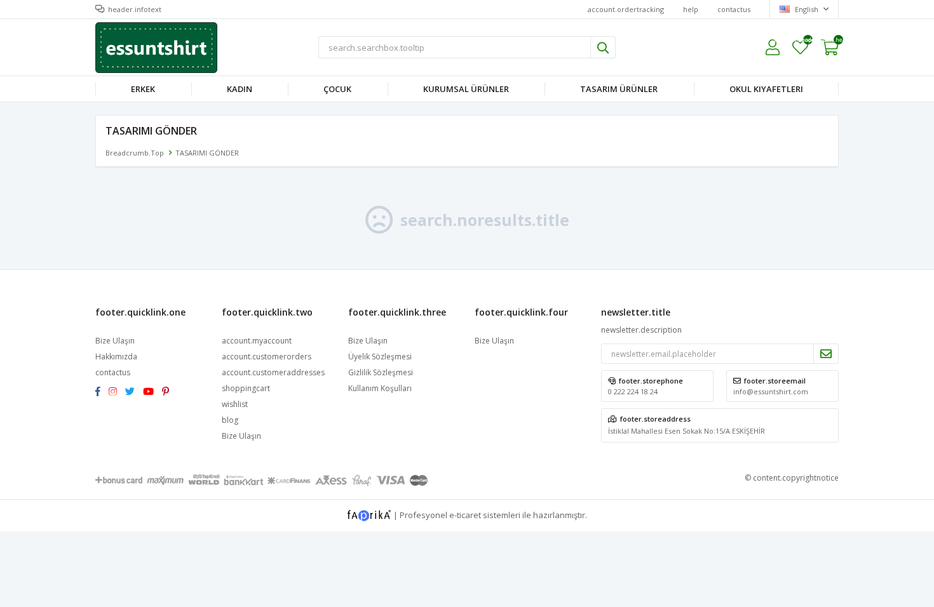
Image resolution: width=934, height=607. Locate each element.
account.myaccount (257, 340)
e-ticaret (465, 514)
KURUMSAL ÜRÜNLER (466, 89)
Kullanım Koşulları (380, 388)
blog (230, 420)
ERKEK (143, 89)
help (690, 9)
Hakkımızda (116, 356)
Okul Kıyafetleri (766, 89)
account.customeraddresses (273, 372)
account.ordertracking (626, 9)
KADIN (239, 89)
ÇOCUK (337, 89)
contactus (733, 9)
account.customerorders (266, 356)
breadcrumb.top (134, 152)
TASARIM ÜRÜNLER (619, 89)
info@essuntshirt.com (770, 391)
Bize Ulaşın (115, 340)
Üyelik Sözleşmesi (380, 356)
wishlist (800, 41)
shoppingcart (246, 388)
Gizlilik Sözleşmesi (380, 372)
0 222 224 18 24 (633, 391)
